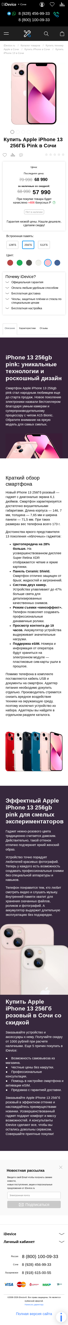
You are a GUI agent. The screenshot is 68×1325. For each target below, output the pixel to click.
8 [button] (50, 132)
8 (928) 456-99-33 (34, 13)
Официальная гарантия (27, 282)
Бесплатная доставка (25, 293)
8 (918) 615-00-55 (36, 1273)
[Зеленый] (19, 263)
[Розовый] (48, 263)
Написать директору (34, 1304)
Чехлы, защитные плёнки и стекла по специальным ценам (36, 301)
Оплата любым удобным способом (34, 287)
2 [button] (18, 132)
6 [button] (39, 132)
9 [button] (56, 132)
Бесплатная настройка (26, 308)
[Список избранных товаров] (52, 4)
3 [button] (23, 132)
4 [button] (28, 132)
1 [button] (12, 132)
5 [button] (34, 132)
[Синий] (57, 263)
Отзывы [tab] (44, 328)
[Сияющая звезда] (38, 263)
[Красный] (10, 263)
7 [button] (45, 132)
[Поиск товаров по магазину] (46, 33)
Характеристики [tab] (27, 328)
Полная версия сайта (34, 1314)
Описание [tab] (10, 328)
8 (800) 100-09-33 (34, 20)
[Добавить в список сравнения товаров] (13, 155)
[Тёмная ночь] (29, 263)
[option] (34, 93)
